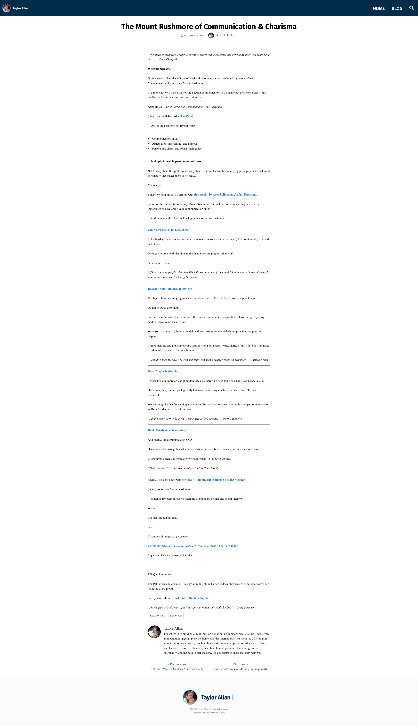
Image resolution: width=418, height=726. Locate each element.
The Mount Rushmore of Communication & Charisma (209, 26)
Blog (397, 8)
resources (176, 615)
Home (379, 8)
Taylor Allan (173, 628)
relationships (157, 615)
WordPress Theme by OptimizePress (209, 712)
